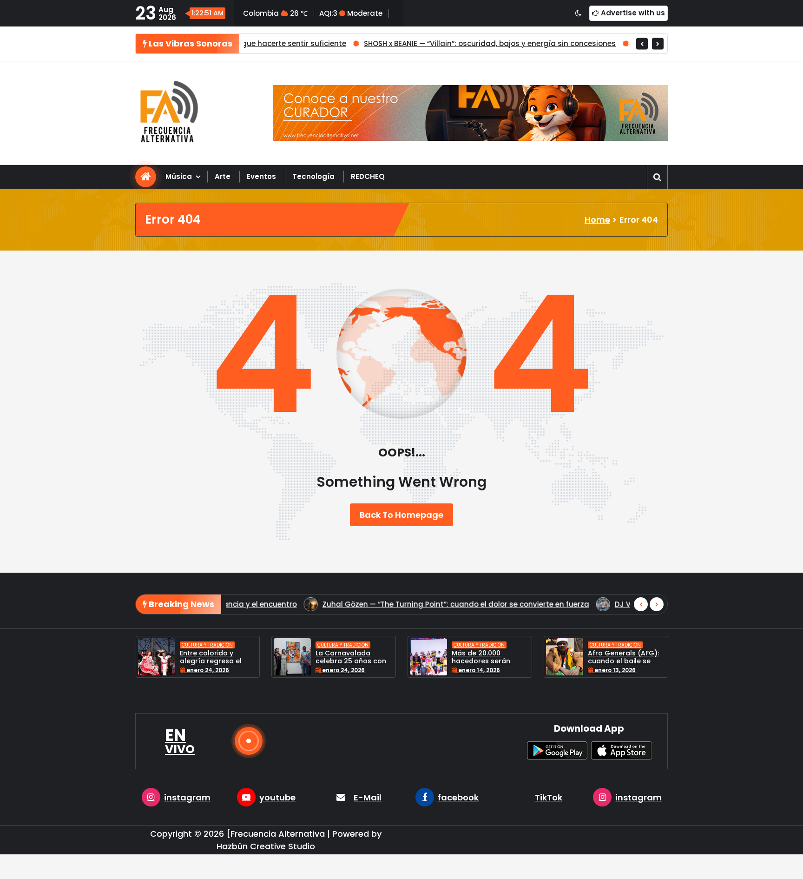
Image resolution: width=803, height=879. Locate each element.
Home (597, 219)
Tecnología (313, 176)
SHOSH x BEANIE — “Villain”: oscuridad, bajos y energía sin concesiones (423, 43)
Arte (222, 176)
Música (178, 176)
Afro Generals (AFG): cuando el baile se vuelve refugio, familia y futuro (625, 664)
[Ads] (470, 113)
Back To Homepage (401, 515)
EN (180, 741)
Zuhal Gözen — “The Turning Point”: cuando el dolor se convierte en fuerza (324, 604)
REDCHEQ (368, 176)
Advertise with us (632, 13)
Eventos (261, 176)
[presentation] (642, 43)
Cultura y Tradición (207, 644)
